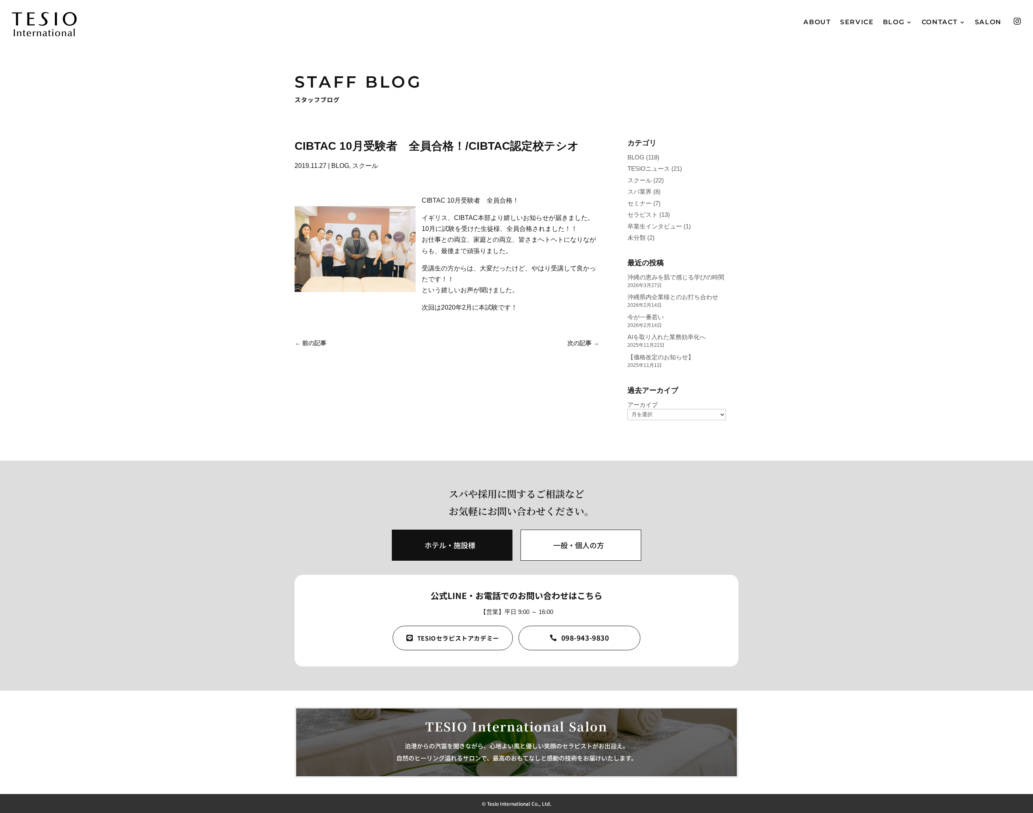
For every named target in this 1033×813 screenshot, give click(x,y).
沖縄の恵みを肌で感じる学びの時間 (675, 277)
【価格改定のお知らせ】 (660, 357)
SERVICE (857, 22)
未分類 (636, 237)
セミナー (639, 203)
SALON (988, 22)
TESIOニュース (648, 168)
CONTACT (940, 22)
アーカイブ (642, 404)
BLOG (894, 22)
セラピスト (642, 214)
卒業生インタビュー (654, 226)
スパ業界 (639, 191)
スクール (365, 165)
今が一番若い (645, 317)
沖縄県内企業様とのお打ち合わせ (672, 296)
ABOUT (817, 22)
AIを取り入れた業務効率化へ (666, 336)
